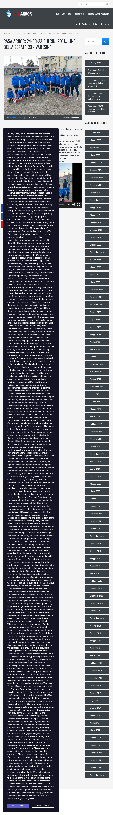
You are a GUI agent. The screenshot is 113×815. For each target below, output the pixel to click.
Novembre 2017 (96, 685)
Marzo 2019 (95, 573)
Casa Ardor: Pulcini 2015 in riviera (96, 71)
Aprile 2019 (95, 566)
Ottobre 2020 (95, 446)
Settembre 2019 (97, 536)
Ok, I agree (18, 806)
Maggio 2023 (95, 267)
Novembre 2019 (96, 521)
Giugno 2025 (95, 133)
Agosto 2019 (95, 543)
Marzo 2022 (95, 349)
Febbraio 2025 (96, 163)
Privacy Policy (43, 806)
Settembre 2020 (97, 454)
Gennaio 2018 (96, 670)
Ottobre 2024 (95, 192)
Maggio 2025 (95, 140)
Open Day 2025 (94, 63)
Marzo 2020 (95, 491)
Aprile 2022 (95, 342)
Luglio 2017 (95, 700)
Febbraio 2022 (96, 357)
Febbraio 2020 (96, 499)
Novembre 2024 (96, 185)
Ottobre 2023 (95, 245)
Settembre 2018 (97, 618)
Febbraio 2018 (96, 663)
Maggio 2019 (95, 559)
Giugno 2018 (95, 633)
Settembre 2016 (97, 775)
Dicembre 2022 (96, 290)
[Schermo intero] (78, 204)
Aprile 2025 (95, 148)
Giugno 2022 (95, 327)
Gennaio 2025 (96, 170)
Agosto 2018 (95, 626)
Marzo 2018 (95, 656)
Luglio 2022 (95, 319)
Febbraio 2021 (96, 424)
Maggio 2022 (95, 334)
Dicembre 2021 (96, 364)
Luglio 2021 (95, 394)
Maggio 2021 (95, 409)
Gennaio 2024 (96, 230)
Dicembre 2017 (96, 678)
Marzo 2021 (95, 417)
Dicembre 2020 (96, 431)
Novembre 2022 (96, 297)
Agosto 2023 (95, 260)
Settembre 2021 (97, 387)
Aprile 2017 (95, 723)
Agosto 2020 (95, 461)
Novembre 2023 (96, 237)
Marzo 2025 (95, 155)
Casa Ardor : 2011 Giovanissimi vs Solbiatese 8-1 (95, 96)
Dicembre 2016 (96, 753)
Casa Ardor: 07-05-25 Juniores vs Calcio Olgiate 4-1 (96, 83)
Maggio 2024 (95, 207)
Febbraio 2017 (96, 738)
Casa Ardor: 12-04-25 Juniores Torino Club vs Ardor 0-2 (96, 109)
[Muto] (73, 204)
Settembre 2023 (97, 252)
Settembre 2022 (97, 304)
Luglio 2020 (95, 469)
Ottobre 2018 (95, 611)
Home (6, 33)
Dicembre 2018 (96, 596)
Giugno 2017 (95, 708)
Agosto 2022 (95, 312)
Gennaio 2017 (96, 745)
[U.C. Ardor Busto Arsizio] (20, 13)
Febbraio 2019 (96, 581)
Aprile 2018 (95, 648)
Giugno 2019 (95, 551)
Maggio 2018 (95, 641)
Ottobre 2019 (95, 529)
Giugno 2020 (95, 476)
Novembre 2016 (96, 760)
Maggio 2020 (95, 484)
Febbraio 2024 (96, 222)
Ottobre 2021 (95, 379)
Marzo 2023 (95, 282)
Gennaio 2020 (96, 506)
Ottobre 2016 (95, 768)
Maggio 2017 (95, 715)
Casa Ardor (15, 33)
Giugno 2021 (95, 402)
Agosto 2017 (95, 693)
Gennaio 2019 (96, 588)
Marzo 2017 (95, 730)
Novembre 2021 (96, 372)
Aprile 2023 (95, 275)
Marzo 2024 (95, 215)
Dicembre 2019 (96, 514)
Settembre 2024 (97, 200)
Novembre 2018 (96, 603)
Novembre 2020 (96, 439)
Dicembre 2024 (96, 178)
